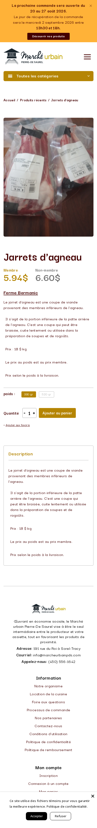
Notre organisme (48, 685)
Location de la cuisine (48, 693)
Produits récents (33, 99)
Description (20, 453)
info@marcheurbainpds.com (57, 655)
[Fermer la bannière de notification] (90, 6)
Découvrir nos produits (48, 36)
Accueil (9, 99)
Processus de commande (48, 709)
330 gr (28, 394)
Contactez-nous (48, 725)
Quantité (11, 413)
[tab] (20, 453)
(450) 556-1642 (62, 661)
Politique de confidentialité (48, 741)
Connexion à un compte (48, 783)
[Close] (92, 796)
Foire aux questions (48, 701)
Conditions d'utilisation (48, 733)
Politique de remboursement (48, 749)
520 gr (46, 394)
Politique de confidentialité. (67, 806)
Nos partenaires (48, 717)
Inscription (48, 775)
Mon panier (48, 791)
